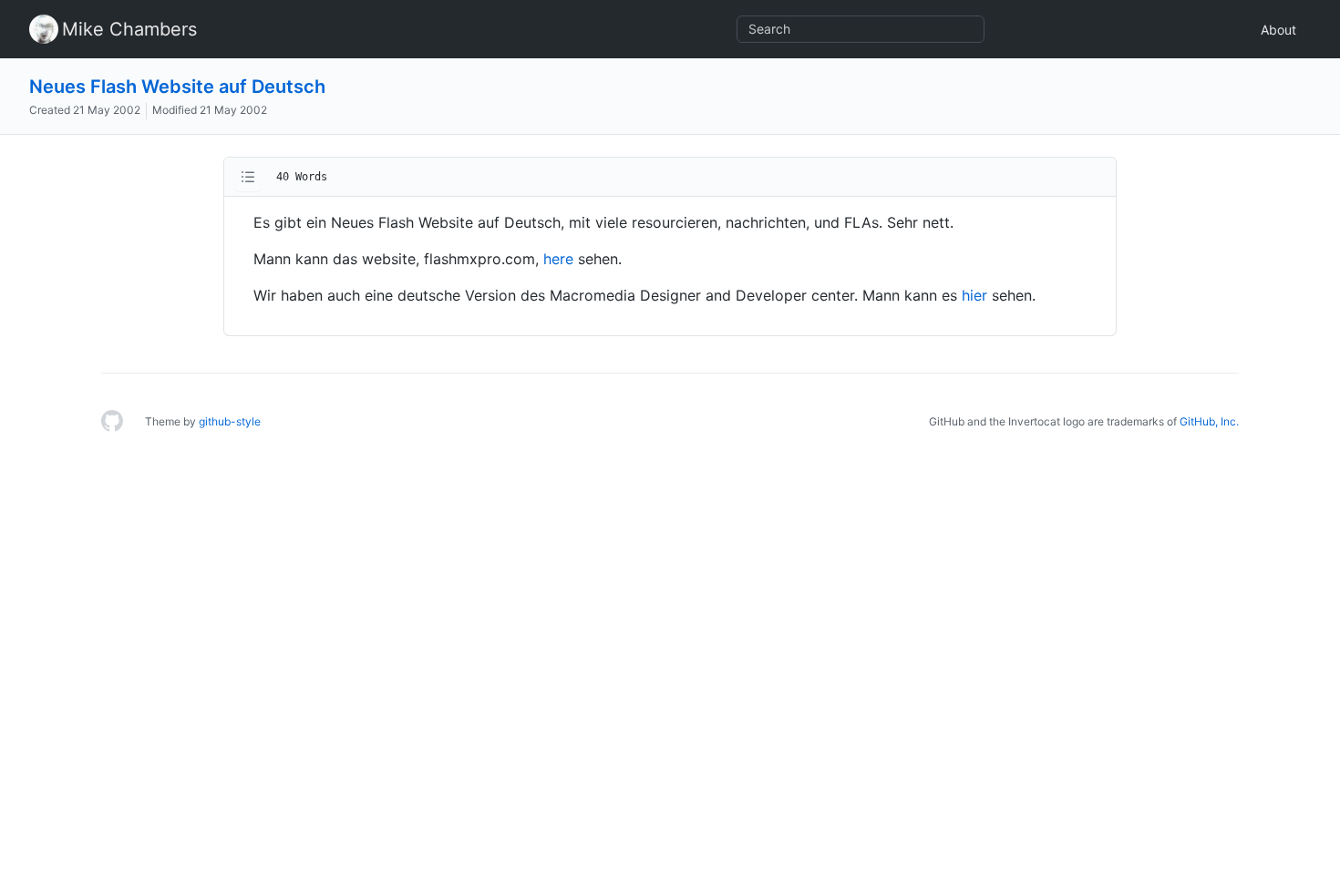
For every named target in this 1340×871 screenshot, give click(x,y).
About (1278, 29)
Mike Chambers (129, 29)
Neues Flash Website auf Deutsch (177, 86)
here (558, 259)
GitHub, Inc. (1209, 421)
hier (974, 295)
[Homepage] (112, 422)
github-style (230, 421)
